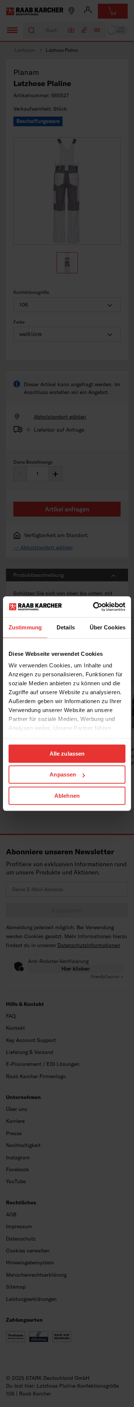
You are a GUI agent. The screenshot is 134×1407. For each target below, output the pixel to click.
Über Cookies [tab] (107, 627)
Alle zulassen (67, 753)
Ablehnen (67, 796)
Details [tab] (66, 627)
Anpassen (63, 774)
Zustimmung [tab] (25, 627)
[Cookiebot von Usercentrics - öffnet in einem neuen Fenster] (94, 607)
